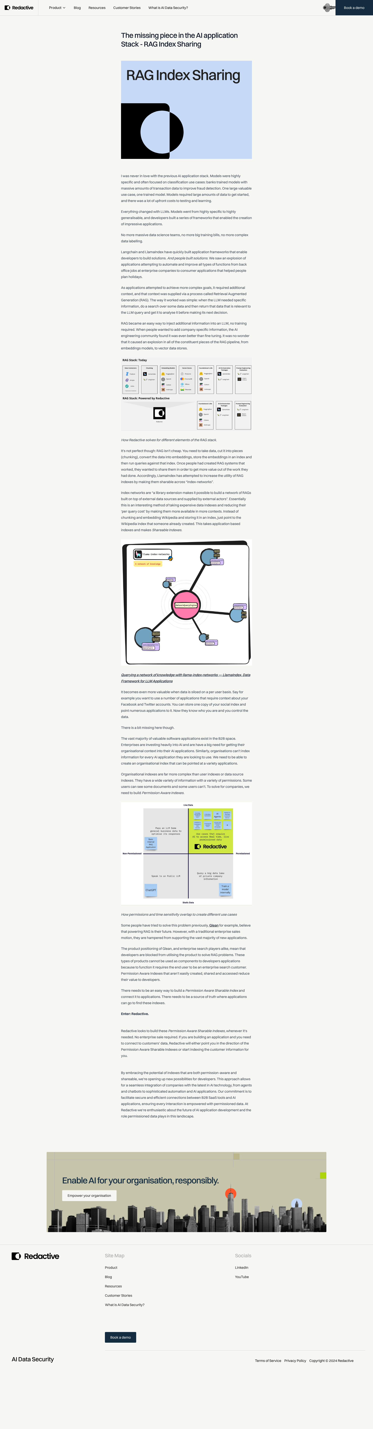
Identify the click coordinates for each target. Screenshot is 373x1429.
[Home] (19, 7)
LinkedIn (241, 1267)
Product (55, 7)
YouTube (242, 1277)
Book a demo (354, 7)
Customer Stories (127, 7)
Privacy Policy (295, 1360)
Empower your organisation (89, 1195)
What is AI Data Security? (168, 7)
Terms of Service (268, 1360)
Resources (97, 7)
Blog (77, 7)
